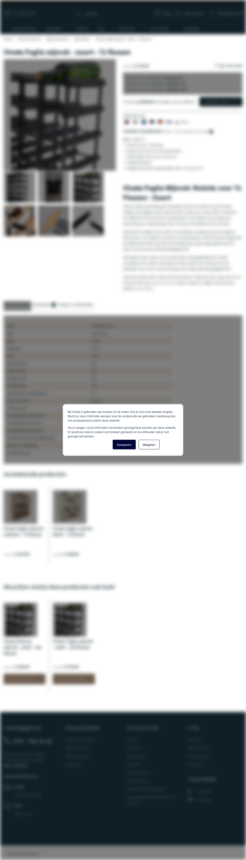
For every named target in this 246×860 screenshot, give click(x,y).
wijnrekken (144, 288)
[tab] (17, 306)
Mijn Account (198, 748)
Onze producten (29, 39)
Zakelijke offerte (217, 101)
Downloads (43, 304)
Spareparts (74, 764)
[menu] (125, 28)
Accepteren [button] (124, 444)
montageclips (192, 168)
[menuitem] (22, 28)
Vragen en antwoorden (75, 304)
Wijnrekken (82, 39)
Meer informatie (17, 304)
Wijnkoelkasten (77, 748)
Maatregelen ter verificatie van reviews (151, 800)
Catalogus (196, 764)
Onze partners (199, 756)
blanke (235, 276)
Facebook (203, 791)
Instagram (203, 799)
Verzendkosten (139, 772)
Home (8, 39)
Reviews (194, 739)
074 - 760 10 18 (33, 741)
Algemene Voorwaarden (146, 788)
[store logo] (20, 11)
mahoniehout (162, 282)
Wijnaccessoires (57, 39)
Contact (133, 739)
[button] (21, 188)
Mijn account (194, 13)
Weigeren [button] (149, 444)
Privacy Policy (137, 780)
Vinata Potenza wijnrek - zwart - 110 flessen (22, 647)
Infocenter (135, 748)
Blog (167, 13)
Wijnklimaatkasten (80, 739)
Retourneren (137, 756)
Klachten (134, 764)
